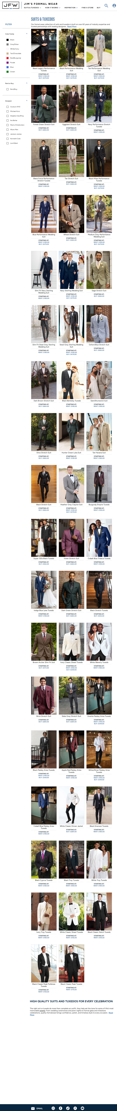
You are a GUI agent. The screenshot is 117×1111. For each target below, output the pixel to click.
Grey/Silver (14, 44)
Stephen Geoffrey (17, 116)
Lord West (14, 143)
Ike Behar (13, 120)
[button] (16, 34)
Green (12, 72)
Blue (12, 67)
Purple (12, 63)
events (42, 1011)
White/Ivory (14, 49)
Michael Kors (15, 111)
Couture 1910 (15, 107)
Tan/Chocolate (15, 53)
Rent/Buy (13, 89)
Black (12, 40)
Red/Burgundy (15, 58)
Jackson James (16, 134)
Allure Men (14, 130)
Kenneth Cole (15, 139)
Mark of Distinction (17, 125)
